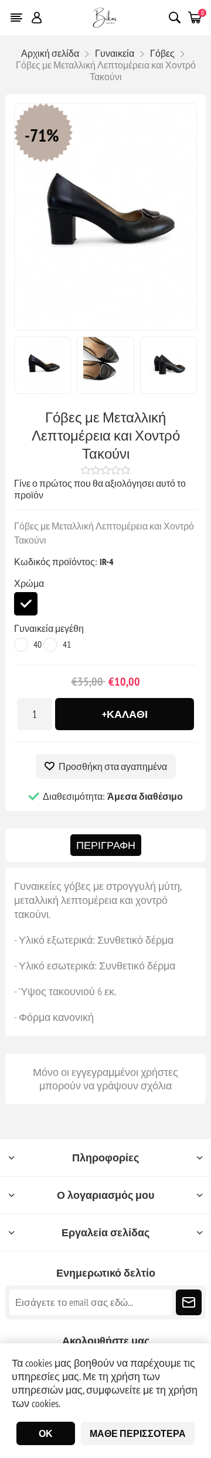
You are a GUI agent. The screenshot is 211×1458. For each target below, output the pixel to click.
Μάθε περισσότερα (138, 1433)
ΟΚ (46, 1433)
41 (67, 644)
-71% (42, 134)
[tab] (105, 845)
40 (37, 644)
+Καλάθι (125, 714)
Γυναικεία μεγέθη (49, 628)
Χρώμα (29, 583)
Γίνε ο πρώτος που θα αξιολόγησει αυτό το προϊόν (100, 489)
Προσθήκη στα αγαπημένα (113, 766)
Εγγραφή (189, 1302)
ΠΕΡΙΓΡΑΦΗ (105, 845)
